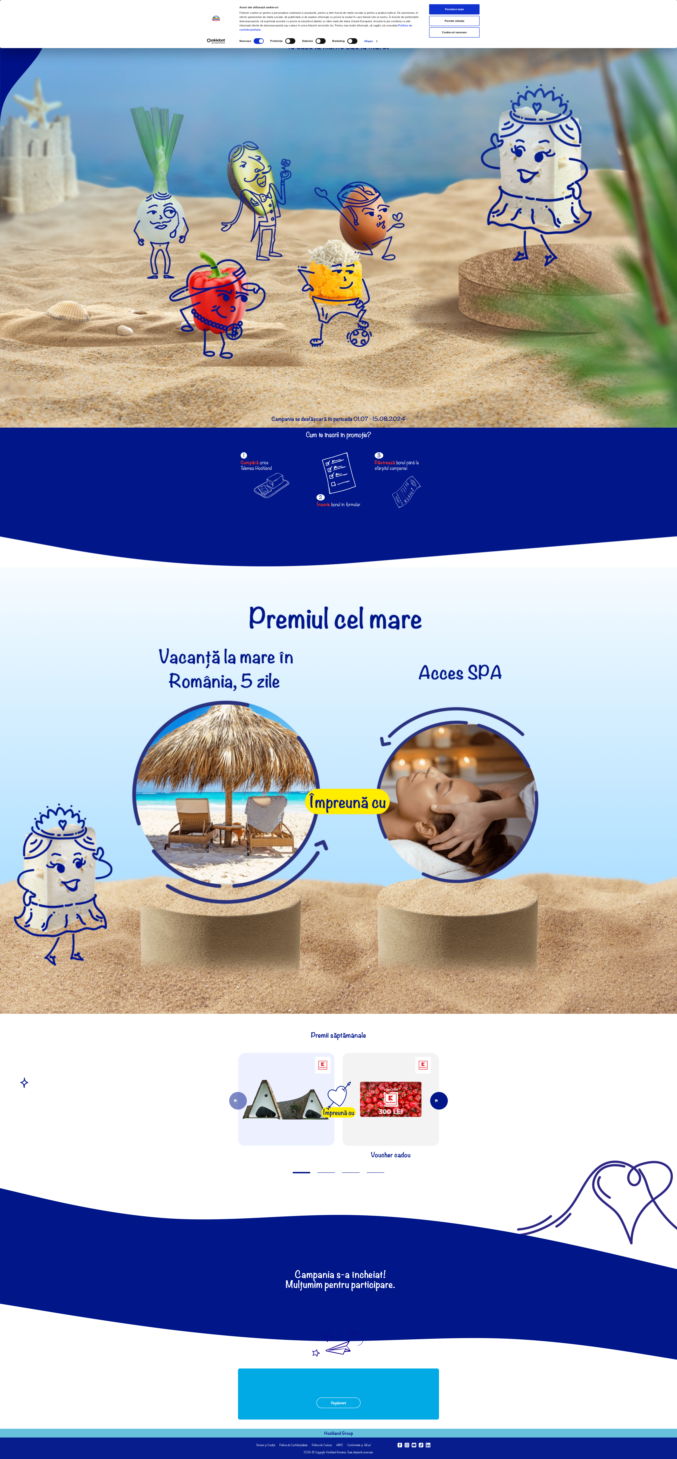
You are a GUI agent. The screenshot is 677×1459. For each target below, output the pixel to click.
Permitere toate (454, 9)
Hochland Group (338, 1433)
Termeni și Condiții (265, 1445)
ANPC (339, 1445)
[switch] (290, 41)
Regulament (338, 1403)
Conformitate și (359, 1445)
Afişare (368, 41)
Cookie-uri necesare (454, 32)
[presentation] (238, 1101)
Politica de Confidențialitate (293, 1445)
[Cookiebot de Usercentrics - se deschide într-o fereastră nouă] (216, 41)
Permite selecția (454, 20)
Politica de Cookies (322, 1445)
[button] (301, 1172)
